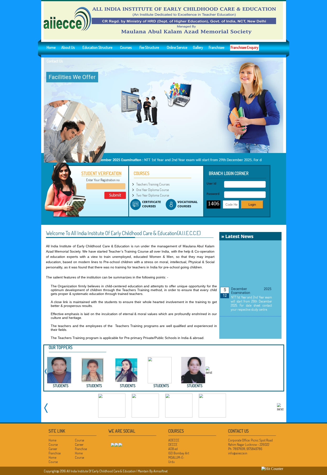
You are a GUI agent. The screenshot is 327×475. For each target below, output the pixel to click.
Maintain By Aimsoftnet (153, 471)
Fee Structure (149, 47)
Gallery (198, 47)
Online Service (177, 47)
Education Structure (97, 47)
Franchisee (216, 47)
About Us (68, 47)
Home (51, 47)
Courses (126, 47)
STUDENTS (161, 385)
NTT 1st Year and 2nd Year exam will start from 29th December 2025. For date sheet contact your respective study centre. (251, 297)
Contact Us (55, 61)
